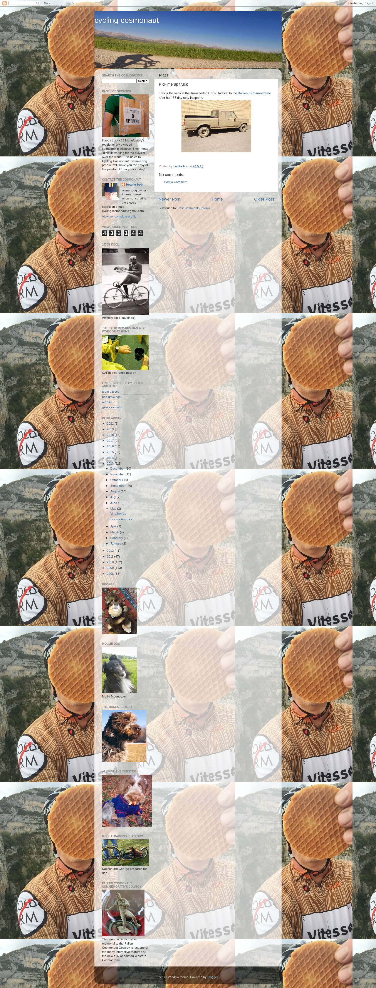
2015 (111, 452)
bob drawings (111, 397)
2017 (111, 440)
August (115, 491)
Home (217, 199)
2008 (111, 573)
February (117, 538)
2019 (111, 429)
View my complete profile (119, 216)
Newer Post (169, 199)
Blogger (212, 977)
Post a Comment (175, 182)
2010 (111, 562)
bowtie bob (134, 184)
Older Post (264, 199)
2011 (110, 556)
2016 (111, 446)
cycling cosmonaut (126, 20)
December (118, 468)
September (118, 485)
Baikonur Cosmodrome (254, 93)
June (114, 503)
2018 (111, 435)
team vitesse (110, 391)
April (113, 526)
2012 (111, 550)
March (115, 532)
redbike (107, 402)
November (118, 474)
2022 (111, 423)
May (113, 508)
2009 (111, 568)
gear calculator (112, 407)
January (116, 543)
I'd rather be (117, 513)
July (113, 497)
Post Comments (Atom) (194, 208)
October (116, 480)
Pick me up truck (120, 519)
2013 (111, 463)
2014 (111, 458)
